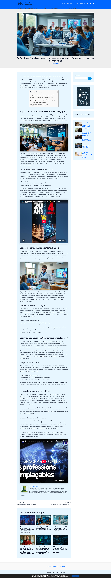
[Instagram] (88, 3)
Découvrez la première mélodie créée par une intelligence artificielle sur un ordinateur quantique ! (60, 549)
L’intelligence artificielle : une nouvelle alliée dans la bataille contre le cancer (60, 528)
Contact (62, 566)
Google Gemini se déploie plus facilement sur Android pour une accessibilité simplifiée (87, 155)
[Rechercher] (90, 78)
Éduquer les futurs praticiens (39, 102)
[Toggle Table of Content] (55, 92)
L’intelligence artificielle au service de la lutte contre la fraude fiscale (43, 528)
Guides (76, 3)
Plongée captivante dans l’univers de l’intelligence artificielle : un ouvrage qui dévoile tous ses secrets (27, 529)
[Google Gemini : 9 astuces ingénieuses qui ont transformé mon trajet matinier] (78, 124)
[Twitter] (93, 3)
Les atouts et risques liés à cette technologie (42, 97)
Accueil (63, 3)
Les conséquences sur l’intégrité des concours (43, 95)
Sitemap (48, 566)
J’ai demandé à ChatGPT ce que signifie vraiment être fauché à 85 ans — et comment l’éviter (86, 131)
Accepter (75, 576)
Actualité (69, 3)
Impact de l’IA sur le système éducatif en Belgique (43, 94)
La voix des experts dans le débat (39, 104)
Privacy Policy (55, 566)
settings (66, 576)
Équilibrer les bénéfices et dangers (40, 99)
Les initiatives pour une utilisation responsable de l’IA (44, 100)
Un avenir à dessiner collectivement (41, 105)
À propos (82, 3)
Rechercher (77, 75)
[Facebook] (90, 3)
